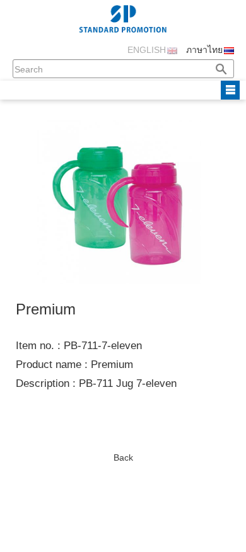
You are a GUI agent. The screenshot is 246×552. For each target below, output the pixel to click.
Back (123, 457)
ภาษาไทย (204, 50)
